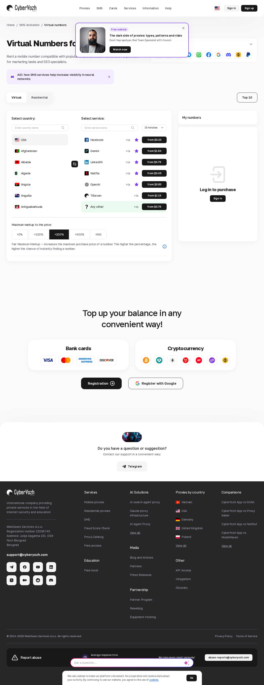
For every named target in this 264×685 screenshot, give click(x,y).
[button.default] (186, 662)
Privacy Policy (223, 636)
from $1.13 (154, 195)
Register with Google (159, 383)
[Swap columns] (74, 164)
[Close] (183, 28)
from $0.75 (154, 162)
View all (181, 545)
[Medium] (25, 580)
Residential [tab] (39, 97)
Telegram (135, 466)
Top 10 (247, 97)
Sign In (231, 8)
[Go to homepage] (21, 8)
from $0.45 (154, 173)
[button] (84, 8)
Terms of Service (246, 636)
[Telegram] (11, 567)
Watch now (120, 49)
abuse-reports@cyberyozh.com (228, 657)
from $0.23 (154, 139)
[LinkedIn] (51, 567)
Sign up (249, 8)
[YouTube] (38, 567)
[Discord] (51, 580)
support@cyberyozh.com (27, 555)
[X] (11, 580)
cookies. (154, 679)
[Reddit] (38, 580)
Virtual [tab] (16, 97)
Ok (191, 677)
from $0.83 (154, 184)
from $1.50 (154, 150)
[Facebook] (25, 567)
